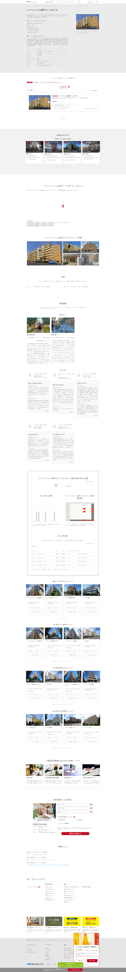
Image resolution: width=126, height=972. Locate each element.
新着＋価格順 (94, 90)
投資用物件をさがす (49, 893)
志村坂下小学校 (40, 61)
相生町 (28, 859)
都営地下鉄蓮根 (41, 865)
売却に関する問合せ (67, 950)
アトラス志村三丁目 (31, 727)
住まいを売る (29, 950)
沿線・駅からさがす (49, 889)
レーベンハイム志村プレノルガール (69, 104)
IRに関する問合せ (67, 957)
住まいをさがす (30, 948)
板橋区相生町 (39, 49)
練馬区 (28, 854)
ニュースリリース (48, 957)
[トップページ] (29, 2)
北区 (32, 854)
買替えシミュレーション (69, 893)
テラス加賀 (86, 641)
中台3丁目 (39, 859)
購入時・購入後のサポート (69, 899)
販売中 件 (35, 607)
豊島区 (36, 854)
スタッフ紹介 (47, 950)
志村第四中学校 (47, 61)
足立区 (45, 854)
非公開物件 (58, 969)
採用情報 (47, 959)
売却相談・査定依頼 (35, 611)
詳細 (36, 334)
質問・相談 (62, 819)
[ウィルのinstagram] (55, 964)
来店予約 (80, 819)
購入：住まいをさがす (36, 879)
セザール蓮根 (87, 597)
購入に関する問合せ (86, 886)
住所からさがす (48, 886)
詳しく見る (92, 960)
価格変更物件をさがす (50, 899)
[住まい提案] (89, 1)
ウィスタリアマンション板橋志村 (34, 597)
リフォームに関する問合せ (69, 952)
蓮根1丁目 (33, 859)
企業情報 (47, 952)
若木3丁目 (45, 859)
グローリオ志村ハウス (70, 727)
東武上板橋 (57, 865)
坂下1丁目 (51, 859)
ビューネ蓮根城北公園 (70, 597)
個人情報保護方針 (86, 827)
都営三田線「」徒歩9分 (44, 51)
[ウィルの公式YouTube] (51, 964)
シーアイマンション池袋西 (71, 641)
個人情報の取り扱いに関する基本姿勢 (77, 828)
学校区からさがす (49, 891)
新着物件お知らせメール (69, 889)
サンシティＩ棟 (87, 727)
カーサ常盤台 (49, 727)
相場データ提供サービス (69, 891)
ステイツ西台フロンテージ (52, 597)
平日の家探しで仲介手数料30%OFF (71, 886)
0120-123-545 (40, 824)
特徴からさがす (48, 895)
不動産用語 (66, 902)
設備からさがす (48, 897)
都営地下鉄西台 (50, 865)
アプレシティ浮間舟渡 (89, 684)
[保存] (93, 1)
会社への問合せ (67, 955)
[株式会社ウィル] (27, 6)
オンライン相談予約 (64, 823)
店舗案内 (47, 948)
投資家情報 (47, 955)
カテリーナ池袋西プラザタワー (53, 641)
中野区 (41, 854)
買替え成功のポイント (69, 895)
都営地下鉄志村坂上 (65, 865)
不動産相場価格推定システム (70, 897)
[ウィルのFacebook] (48, 964)
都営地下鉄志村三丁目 (32, 865)
